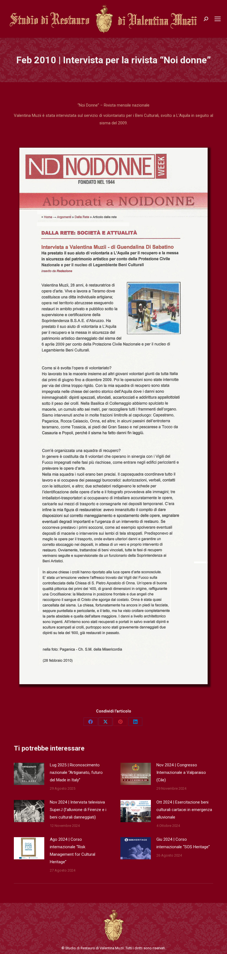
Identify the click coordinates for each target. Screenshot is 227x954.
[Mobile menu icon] (217, 19)
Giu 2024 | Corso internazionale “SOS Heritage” (183, 843)
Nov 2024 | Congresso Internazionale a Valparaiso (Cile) (181, 772)
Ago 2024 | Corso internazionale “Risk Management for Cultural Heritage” (72, 850)
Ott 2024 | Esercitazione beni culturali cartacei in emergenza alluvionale (184, 810)
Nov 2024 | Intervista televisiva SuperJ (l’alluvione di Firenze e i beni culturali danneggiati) (78, 810)
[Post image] (29, 774)
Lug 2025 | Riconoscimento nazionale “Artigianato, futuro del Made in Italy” (76, 772)
